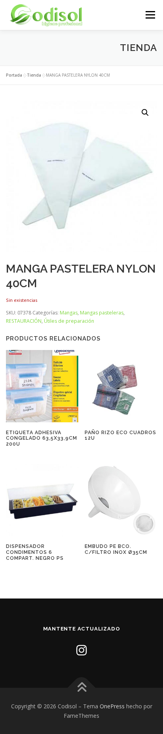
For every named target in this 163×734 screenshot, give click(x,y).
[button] (145, 112)
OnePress (112, 706)
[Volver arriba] (82, 688)
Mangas (69, 312)
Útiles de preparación (69, 321)
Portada (14, 75)
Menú (149, 14)
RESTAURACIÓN (24, 321)
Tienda (34, 75)
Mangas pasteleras (101, 312)
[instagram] (81, 650)
